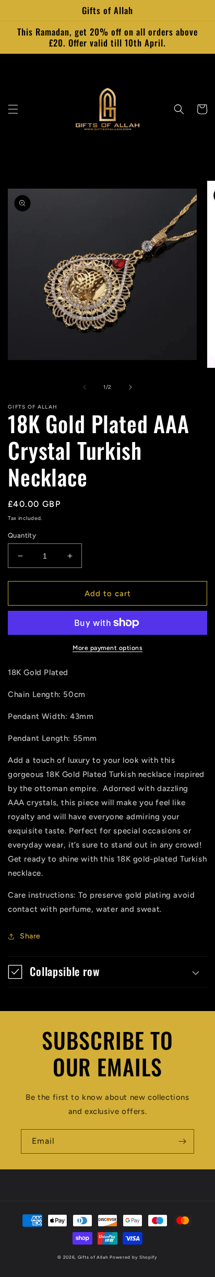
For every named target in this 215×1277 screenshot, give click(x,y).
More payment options (107, 648)
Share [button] (30, 936)
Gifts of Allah (93, 1257)
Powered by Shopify (134, 1257)
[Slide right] (130, 387)
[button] (13, 109)
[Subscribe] (182, 1141)
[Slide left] (84, 387)
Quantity (22, 535)
